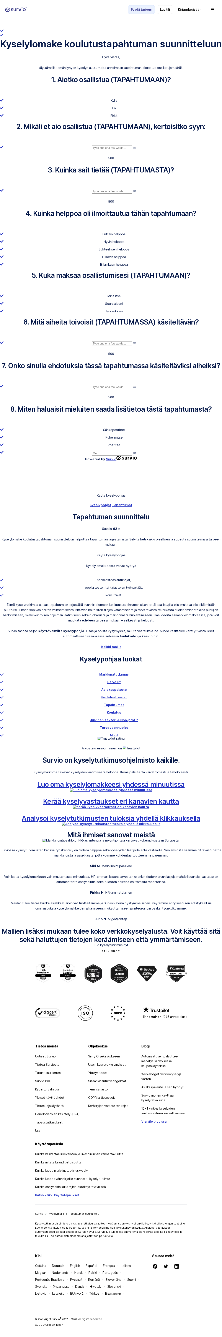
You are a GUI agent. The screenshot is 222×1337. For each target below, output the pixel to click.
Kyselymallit (56, 1213)
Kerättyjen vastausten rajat (108, 1106)
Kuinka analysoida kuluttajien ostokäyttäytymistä (70, 1187)
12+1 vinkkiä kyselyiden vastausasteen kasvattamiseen (163, 1111)
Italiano (126, 1265)
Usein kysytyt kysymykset (107, 1064)
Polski (92, 1272)
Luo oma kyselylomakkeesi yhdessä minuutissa (110, 784)
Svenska (41, 1286)
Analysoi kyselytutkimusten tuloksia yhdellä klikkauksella (111, 818)
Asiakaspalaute (114, 690)
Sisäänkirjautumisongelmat (107, 1081)
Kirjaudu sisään (189, 9)
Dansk (79, 1286)
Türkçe (94, 1293)
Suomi (131, 1279)
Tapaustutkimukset (49, 1122)
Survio (39, 1213)
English (75, 1265)
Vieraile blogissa (153, 1121)
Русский (76, 1279)
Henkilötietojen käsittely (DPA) (57, 1114)
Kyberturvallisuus (47, 1089)
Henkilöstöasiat (114, 697)
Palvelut (114, 682)
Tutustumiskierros (48, 1073)
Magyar (40, 1272)
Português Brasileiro (49, 1279)
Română (94, 1279)
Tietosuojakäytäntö (49, 1106)
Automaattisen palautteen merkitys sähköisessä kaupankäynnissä (160, 1061)
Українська (61, 1286)
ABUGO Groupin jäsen (49, 1324)
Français (109, 1265)
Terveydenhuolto (114, 728)
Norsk (78, 1272)
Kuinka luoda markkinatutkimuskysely (61, 1170)
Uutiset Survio (45, 1056)
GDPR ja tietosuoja (102, 1097)
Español (91, 1265)
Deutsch (58, 1265)
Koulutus (114, 712)
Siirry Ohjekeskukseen (104, 1056)
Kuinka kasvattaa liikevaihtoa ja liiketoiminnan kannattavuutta (79, 1154)
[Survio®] (16, 9)
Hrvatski (95, 1286)
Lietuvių (40, 1293)
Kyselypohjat (100, 505)
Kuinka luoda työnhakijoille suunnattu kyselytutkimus (73, 1179)
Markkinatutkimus (114, 674)
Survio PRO (43, 1081)
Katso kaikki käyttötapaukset (57, 1195)
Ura (37, 1130)
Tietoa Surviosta (47, 1064)
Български (113, 1293)
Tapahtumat (122, 505)
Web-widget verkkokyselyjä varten (161, 1076)
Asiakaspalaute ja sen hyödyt (162, 1087)
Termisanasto (98, 1089)
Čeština (40, 1265)
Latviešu (58, 1293)
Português (110, 1272)
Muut (114, 735)
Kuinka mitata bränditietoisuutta (58, 1162)
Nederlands (60, 1272)
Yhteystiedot (98, 1073)
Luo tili (165, 9)
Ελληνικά (76, 1293)
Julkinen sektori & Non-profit (114, 720)
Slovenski (114, 1286)
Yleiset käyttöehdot (49, 1097)
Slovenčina (113, 1279)
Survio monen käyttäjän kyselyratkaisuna (158, 1097)
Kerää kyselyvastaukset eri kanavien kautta (111, 801)
